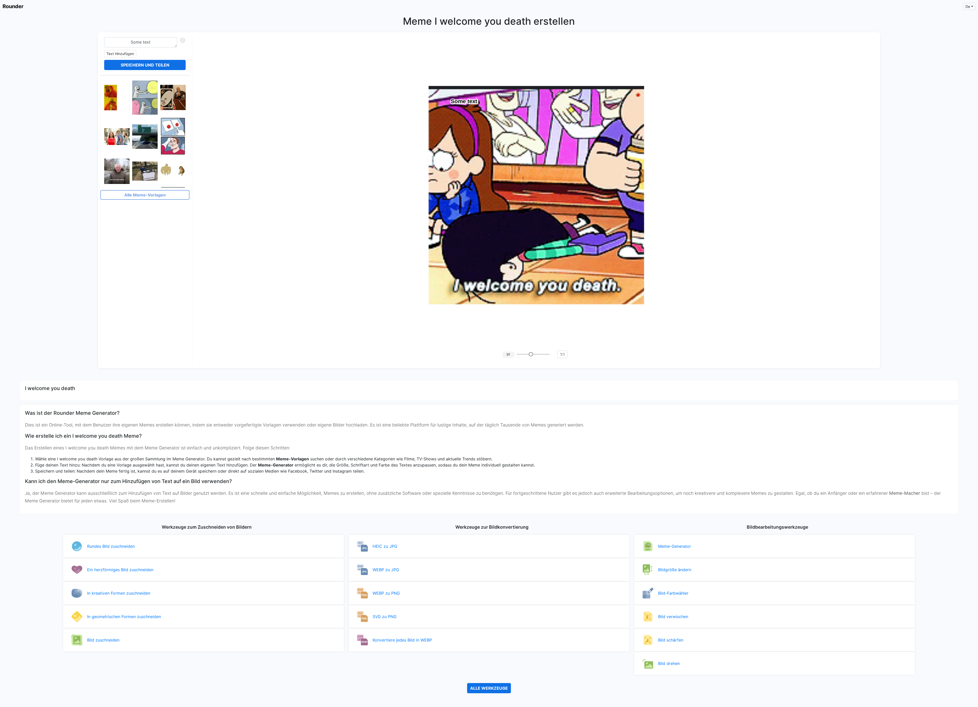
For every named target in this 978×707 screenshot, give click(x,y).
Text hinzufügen (120, 53)
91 (508, 354)
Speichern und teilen (145, 65)
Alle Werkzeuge (489, 688)
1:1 (562, 354)
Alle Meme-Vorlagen (145, 194)
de (968, 6)
